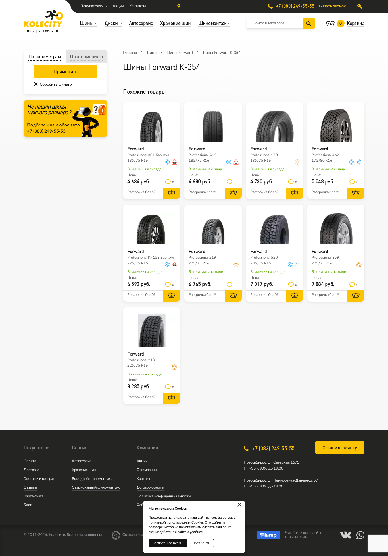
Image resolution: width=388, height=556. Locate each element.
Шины (151, 53)
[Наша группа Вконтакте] (345, 535)
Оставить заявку (339, 448)
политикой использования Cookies (176, 522)
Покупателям (91, 6)
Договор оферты (150, 487)
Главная (130, 53)
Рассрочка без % (141, 192)
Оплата (30, 461)
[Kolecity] (43, 18)
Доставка (31, 470)
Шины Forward (179, 53)
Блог (28, 505)
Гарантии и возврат (39, 479)
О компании (147, 470)
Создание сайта (135, 535)
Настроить (201, 543)
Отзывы (30, 487)
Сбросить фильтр (56, 84)
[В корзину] (171, 193)
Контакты (137, 6)
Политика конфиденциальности (164, 496)
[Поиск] (309, 23)
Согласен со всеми (167, 543)
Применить (65, 71)
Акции (118, 6)
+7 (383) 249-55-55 (294, 6)
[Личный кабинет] (360, 6)
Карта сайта (33, 496)
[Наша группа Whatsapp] (360, 535)
